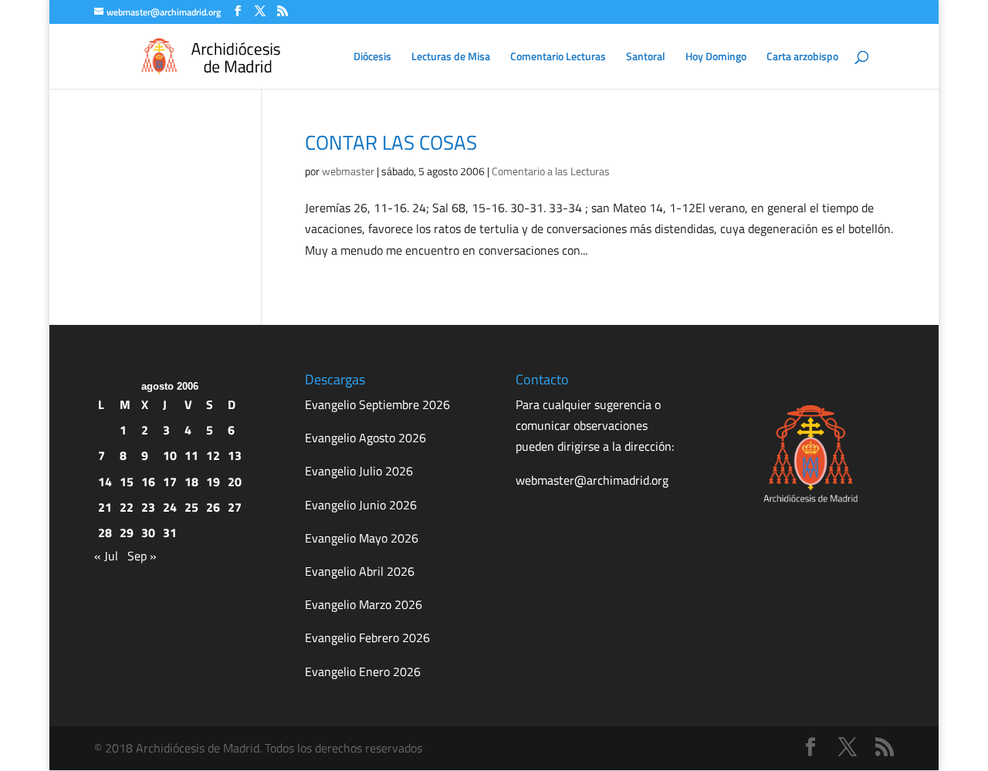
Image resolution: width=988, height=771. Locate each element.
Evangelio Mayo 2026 (361, 538)
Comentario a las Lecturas (551, 171)
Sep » (142, 555)
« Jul (106, 555)
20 (235, 481)
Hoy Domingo (715, 57)
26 (213, 507)
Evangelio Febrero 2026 (367, 637)
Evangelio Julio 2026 (359, 471)
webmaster (348, 171)
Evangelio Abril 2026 (359, 571)
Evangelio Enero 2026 (363, 671)
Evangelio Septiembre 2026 (377, 404)
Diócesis (372, 57)
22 (127, 507)
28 (105, 532)
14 (105, 481)
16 (148, 481)
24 (170, 507)
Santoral (645, 57)
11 (191, 455)
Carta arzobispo (802, 57)
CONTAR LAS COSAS (391, 142)
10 (170, 455)
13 (235, 455)
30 (148, 532)
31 (170, 532)
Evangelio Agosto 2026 (365, 437)
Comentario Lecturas (558, 57)
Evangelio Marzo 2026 (363, 604)
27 (235, 507)
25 (191, 507)
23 (148, 507)
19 (213, 481)
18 (191, 481)
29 (127, 532)
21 (105, 507)
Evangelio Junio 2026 (361, 504)
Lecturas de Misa (450, 57)
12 (213, 455)
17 (170, 481)
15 (127, 481)
